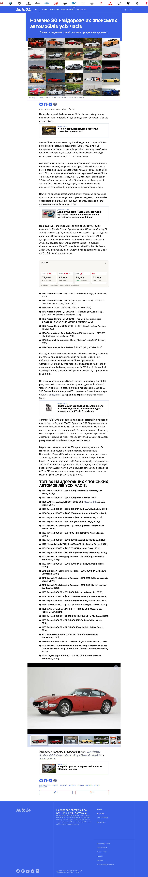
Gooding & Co (91, 502)
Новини (45, 10)
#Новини (43, 787)
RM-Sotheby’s (56, 755)
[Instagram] (37, 871)
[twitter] (50, 104)
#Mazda (89, 785)
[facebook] (46, 104)
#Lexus (97, 785)
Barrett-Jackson (47, 758)
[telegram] (41, 104)
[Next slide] (116, 699)
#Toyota (63, 785)
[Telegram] (32, 871)
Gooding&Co (94, 755)
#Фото (55, 785)
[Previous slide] (32, 699)
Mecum (68, 755)
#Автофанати (45, 785)
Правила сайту (102, 852)
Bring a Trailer (80, 755)
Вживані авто (82, 10)
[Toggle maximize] (116, 667)
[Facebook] (18, 871)
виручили (55, 394)
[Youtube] (27, 871)
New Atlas (38, 98)
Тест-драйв (54, 10)
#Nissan (72, 785)
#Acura (81, 785)
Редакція (99, 856)
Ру (131, 10)
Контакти (100, 860)
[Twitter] (23, 871)
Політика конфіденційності (105, 864)
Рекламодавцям (102, 847)
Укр (125, 10)
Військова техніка (67, 10)
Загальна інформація (103, 843)
